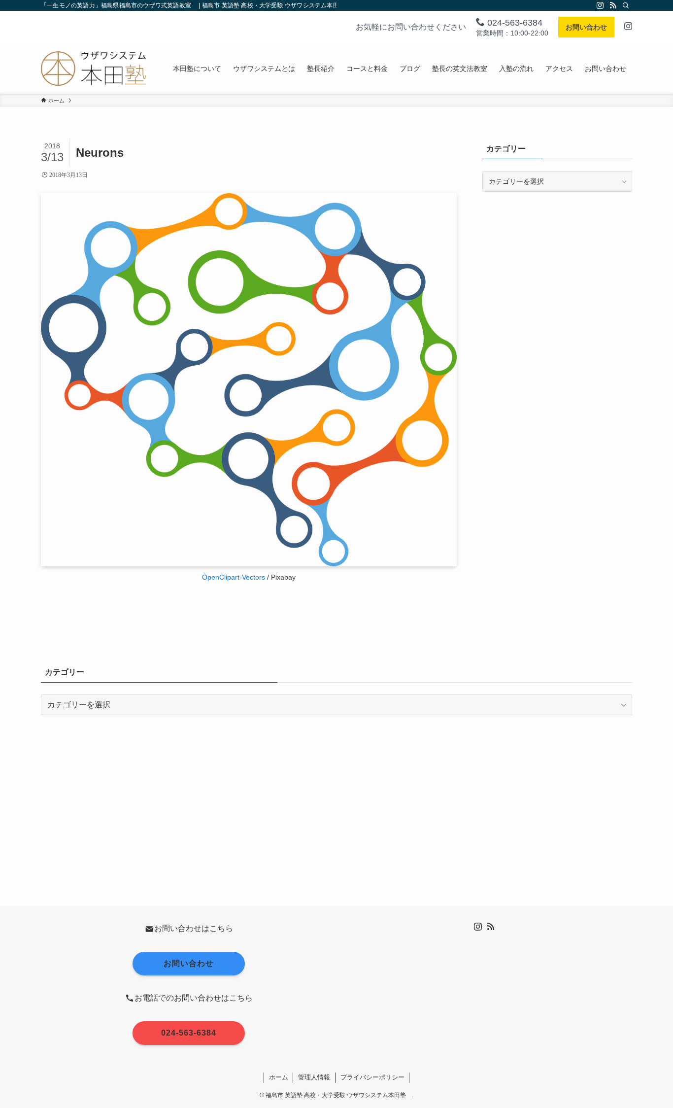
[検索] (625, 5)
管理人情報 (314, 1077)
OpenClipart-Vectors (233, 577)
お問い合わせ (586, 27)
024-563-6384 (513, 23)
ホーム (278, 1077)
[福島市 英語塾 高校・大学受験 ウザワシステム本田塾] (93, 68)
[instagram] (600, 5)
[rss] (612, 5)
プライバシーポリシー (372, 1077)
